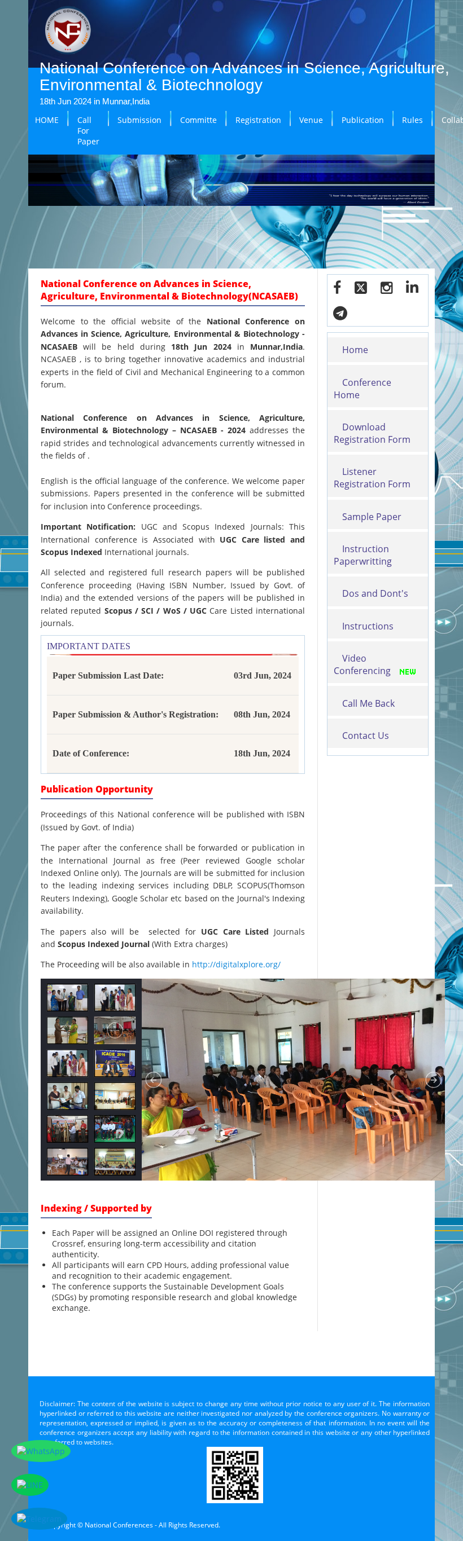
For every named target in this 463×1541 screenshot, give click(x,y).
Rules (412, 120)
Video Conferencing (362, 664)
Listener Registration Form (372, 477)
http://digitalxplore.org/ (236, 964)
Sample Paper (371, 516)
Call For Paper (88, 131)
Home (355, 350)
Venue (311, 120)
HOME (47, 120)
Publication (363, 120)
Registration (258, 120)
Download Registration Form (372, 433)
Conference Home (362, 388)
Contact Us (365, 735)
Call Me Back (368, 703)
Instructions (368, 626)
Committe (198, 120)
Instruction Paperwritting (363, 555)
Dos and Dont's (375, 593)
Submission (139, 120)
